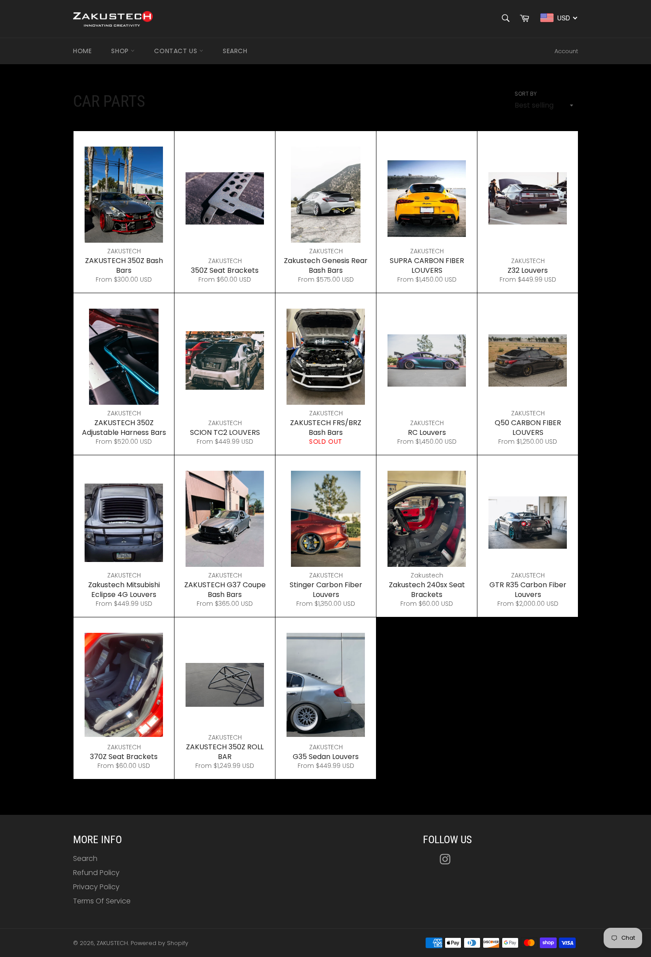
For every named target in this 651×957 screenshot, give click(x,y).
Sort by (526, 93)
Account (566, 51)
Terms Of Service (102, 901)
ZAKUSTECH (112, 943)
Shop (121, 50)
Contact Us (176, 50)
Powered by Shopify (159, 943)
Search (235, 50)
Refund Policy (96, 873)
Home (82, 50)
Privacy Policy (96, 887)
